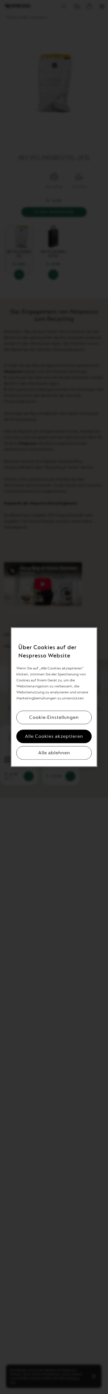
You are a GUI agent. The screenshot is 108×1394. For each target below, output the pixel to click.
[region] (54, 697)
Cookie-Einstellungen (54, 717)
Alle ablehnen (54, 753)
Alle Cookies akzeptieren (54, 736)
